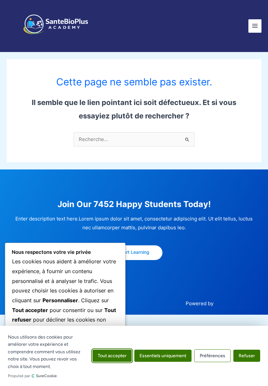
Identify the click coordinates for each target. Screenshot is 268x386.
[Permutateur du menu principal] (254, 25)
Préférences (212, 356)
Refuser (247, 356)
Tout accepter (112, 356)
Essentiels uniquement (163, 356)
